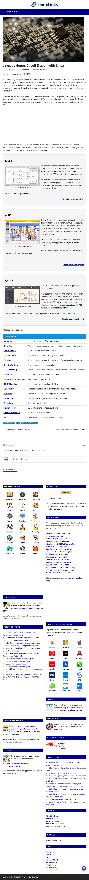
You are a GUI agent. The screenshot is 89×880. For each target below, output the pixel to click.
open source (32, 423)
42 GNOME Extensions (55, 824)
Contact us (50, 852)
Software (43, 70)
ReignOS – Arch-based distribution (62, 773)
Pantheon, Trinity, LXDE (55, 826)
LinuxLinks (35, 877)
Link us (49, 854)
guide (68, 727)
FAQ (47, 857)
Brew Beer (8, 346)
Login (84, 445)
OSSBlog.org (51, 865)
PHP (34, 731)
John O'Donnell (23, 70)
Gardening (8, 398)
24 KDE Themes (52, 818)
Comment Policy (22, 450)
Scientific (35, 70)
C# (21, 731)
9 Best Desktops (52, 816)
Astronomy (8, 341)
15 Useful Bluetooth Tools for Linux (62, 799)
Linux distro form (13, 766)
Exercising (8, 393)
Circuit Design (10, 351)
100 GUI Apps (59, 743)
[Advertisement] (44, 125)
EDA (18, 423)
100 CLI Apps (59, 749)
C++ (17, 731)
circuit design (9, 423)
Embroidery (9, 389)
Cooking (7, 360)
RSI (5, 417)
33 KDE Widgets (52, 821)
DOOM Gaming (10, 384)
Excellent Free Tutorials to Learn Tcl (17, 429)
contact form (11, 773)
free (23, 423)
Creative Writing (11, 365)
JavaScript (27, 731)
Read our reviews (75, 710)
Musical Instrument (12, 412)
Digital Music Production (14, 379)
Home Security (10, 408)
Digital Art (8, 374)
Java (33, 729)
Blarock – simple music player (28, 643)
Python (12, 731)
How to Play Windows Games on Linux (70, 429)
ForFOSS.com (51, 862)
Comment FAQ (52, 860)
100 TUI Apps (59, 746)
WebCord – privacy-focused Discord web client (67, 776)
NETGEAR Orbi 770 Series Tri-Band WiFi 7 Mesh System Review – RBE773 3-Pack (22, 677)
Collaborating (10, 355)
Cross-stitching (10, 370)
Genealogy (8, 403)
